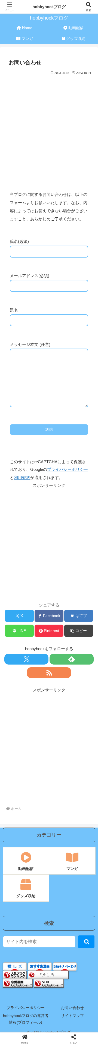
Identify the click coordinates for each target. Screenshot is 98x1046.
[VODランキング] (49, 983)
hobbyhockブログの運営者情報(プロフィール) (25, 1019)
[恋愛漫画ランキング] (18, 983)
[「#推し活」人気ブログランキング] (48, 974)
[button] (78, 631)
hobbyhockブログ (49, 6)
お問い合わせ (72, 1008)
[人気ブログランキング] (15, 974)
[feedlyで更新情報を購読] (72, 659)
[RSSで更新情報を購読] (49, 672)
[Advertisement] (49, 127)
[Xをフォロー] (26, 659)
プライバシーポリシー (67, 469)
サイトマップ (72, 1015)
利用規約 (22, 477)
